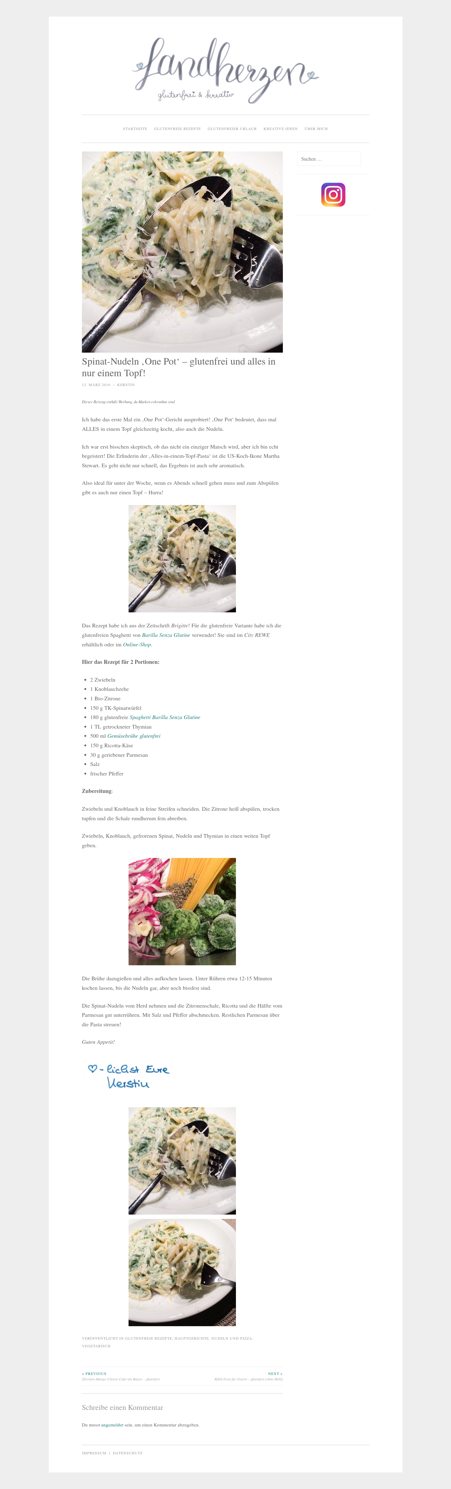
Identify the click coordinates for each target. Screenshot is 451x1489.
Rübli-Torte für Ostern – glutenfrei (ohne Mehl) (248, 1376)
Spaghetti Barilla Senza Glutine (165, 717)
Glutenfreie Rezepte (177, 128)
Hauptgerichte (192, 1338)
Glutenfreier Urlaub (232, 128)
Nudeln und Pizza (231, 1338)
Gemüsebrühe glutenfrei (133, 735)
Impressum (94, 1452)
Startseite (135, 128)
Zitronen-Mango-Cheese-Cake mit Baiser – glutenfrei (121, 1376)
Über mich (316, 128)
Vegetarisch (96, 1345)
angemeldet (112, 1425)
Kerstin (126, 384)
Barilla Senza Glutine (166, 634)
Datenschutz (128, 1452)
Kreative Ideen (281, 128)
